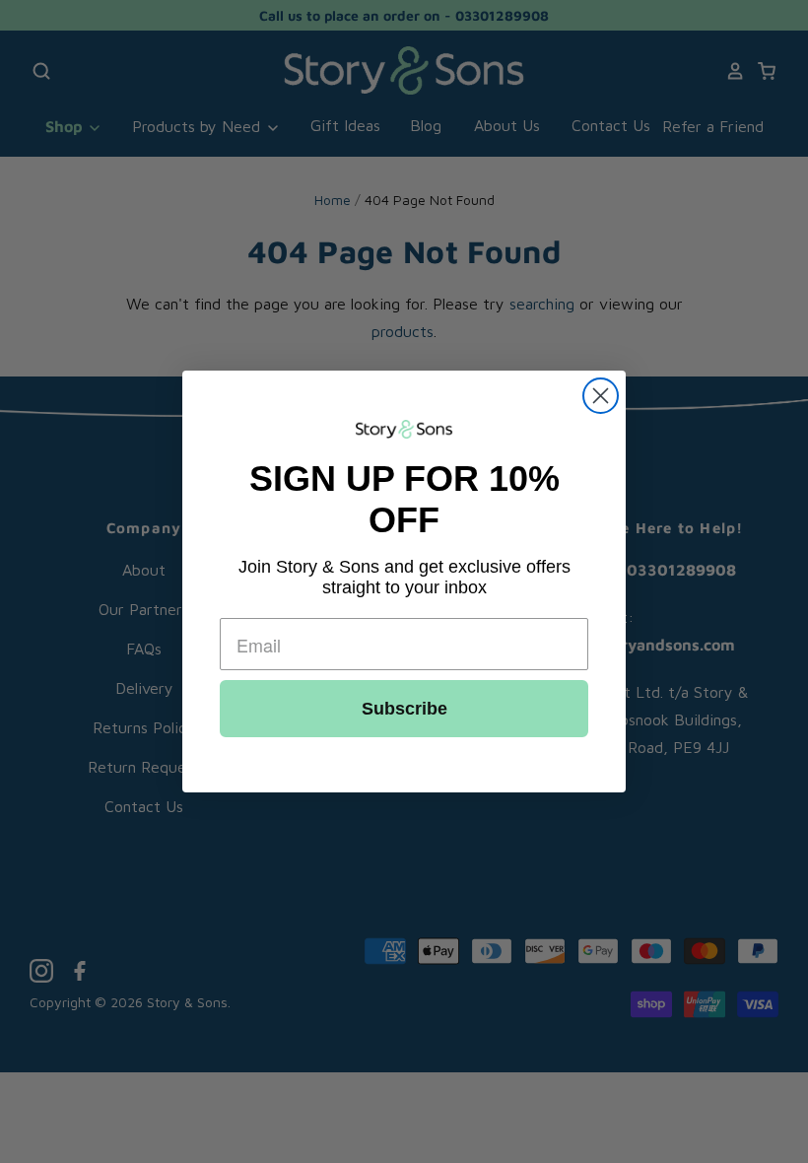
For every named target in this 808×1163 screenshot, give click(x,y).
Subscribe (404, 708)
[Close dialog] (600, 395)
